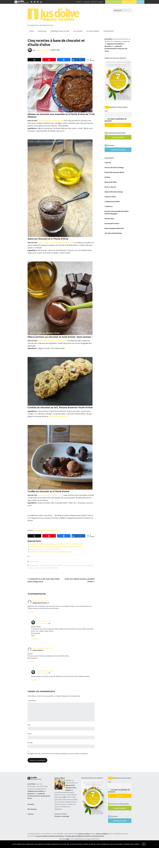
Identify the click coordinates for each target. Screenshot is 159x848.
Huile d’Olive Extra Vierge (114, 192)
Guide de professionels (113, 1)
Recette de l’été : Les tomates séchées (45, 549)
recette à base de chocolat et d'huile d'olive (43, 568)
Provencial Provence (112, 223)
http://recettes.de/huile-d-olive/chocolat (47, 530)
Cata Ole (108, 162)
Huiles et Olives (110, 197)
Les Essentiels (78, 31)
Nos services (32, 809)
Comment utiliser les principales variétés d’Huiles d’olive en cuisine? (56, 547)
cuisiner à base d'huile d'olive (67, 565)
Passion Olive (109, 219)
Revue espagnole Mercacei (114, 228)
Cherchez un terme (118, 150)
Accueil (31, 31)
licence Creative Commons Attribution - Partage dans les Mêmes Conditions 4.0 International (70, 836)
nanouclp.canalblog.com (58, 416)
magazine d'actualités (115, 44)
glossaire (108, 46)
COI (64, 797)
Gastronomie (42, 31)
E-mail (30, 734)
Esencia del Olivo (111, 182)
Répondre (31, 612)
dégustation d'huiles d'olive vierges (70, 787)
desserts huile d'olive (85, 565)
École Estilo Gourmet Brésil (114, 172)
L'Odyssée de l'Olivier (112, 201)
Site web (30, 743)
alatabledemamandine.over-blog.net (52, 341)
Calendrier (86, 1)
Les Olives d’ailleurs (92, 31)
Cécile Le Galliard (42, 50)
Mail (106, 111)
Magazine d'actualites (129, 1)
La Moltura (108, 206)
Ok (144, 844)
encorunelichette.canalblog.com (50, 121)
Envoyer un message (61, 816)
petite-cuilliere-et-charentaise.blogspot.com (55, 242)
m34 (79, 834)
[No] (156, 844)
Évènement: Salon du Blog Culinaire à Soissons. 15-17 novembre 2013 (56, 544)
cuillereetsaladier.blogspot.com (50, 495)
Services (94, 1)
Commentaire (32, 700)
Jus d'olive (108, 39)
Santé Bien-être (108, 31)
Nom (30, 725)
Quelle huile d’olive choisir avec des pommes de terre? (51, 552)
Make (67, 839)
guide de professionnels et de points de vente (116, 48)
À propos (31, 804)
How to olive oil (110, 187)
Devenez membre (118, 137)
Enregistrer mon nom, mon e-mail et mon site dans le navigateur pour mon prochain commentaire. (58, 754)
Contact (31, 814)
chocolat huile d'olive (48, 565)
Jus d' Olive (86, 834)
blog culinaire (34, 565)
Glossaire (140, 1)
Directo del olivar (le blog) (114, 167)
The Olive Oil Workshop (113, 233)
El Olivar (107, 177)
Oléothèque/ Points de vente (59, 31)
